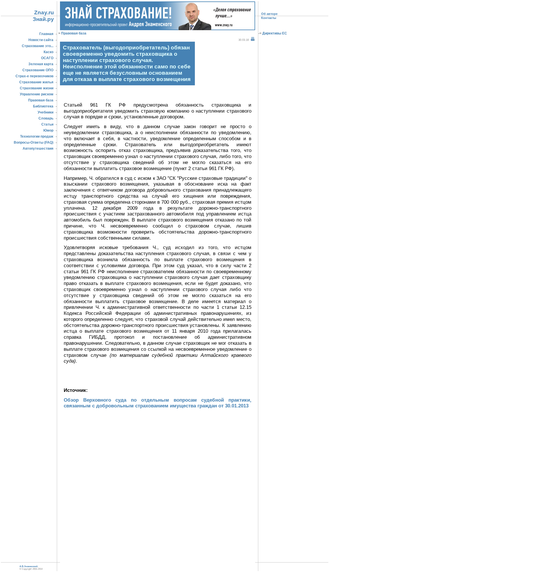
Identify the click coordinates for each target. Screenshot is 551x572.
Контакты (268, 18)
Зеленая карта (41, 64)
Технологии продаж (36, 136)
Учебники (45, 112)
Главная (46, 34)
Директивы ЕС (274, 33)
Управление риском (36, 94)
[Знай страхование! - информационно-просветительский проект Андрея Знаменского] (157, 28)
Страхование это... (37, 46)
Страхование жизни (36, 88)
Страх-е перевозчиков (34, 76)
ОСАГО (47, 58)
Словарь (46, 118)
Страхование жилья (36, 82)
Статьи (47, 124)
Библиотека (43, 106)
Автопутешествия (38, 149)
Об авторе (269, 14)
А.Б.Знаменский (29, 566)
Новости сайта (41, 40)
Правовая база (40, 100)
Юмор (48, 130)
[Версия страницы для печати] (252, 39)
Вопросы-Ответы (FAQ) (33, 142)
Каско (48, 52)
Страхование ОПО (38, 70)
